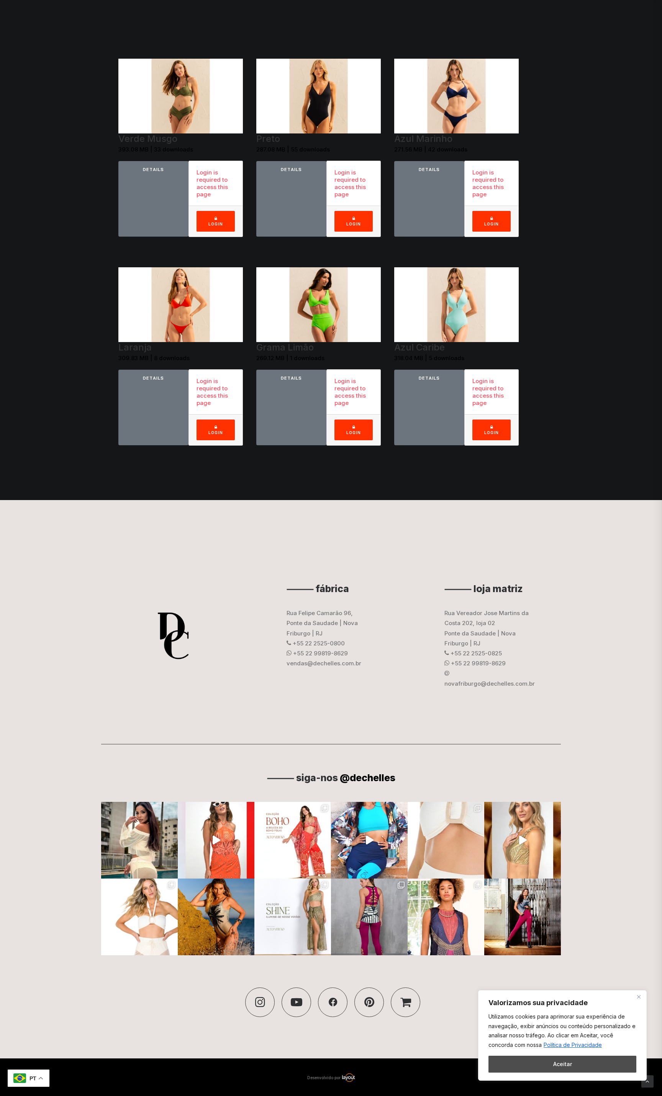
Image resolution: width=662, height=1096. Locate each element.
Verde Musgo (147, 138)
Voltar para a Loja (626, 20)
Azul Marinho (423, 138)
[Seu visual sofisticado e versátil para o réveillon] (139, 917)
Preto (268, 138)
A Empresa (438, 20)
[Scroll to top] (647, 1080)
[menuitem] (408, 19)
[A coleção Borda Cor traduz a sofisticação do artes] (446, 917)
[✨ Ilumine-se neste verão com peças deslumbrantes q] (292, 917)
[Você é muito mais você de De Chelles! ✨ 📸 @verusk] (216, 917)
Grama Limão (285, 347)
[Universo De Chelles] (61, 19)
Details (153, 169)
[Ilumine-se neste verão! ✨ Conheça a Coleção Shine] (139, 840)
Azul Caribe (419, 347)
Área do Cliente (572, 19)
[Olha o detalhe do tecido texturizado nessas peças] (446, 840)
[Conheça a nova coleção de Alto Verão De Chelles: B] (292, 840)
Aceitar (562, 1064)
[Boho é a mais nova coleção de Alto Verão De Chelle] (216, 840)
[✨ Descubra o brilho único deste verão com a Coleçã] (522, 840)
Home (405, 20)
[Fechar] (638, 996)
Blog (469, 20)
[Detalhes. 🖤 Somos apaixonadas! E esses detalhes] (369, 917)
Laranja (135, 347)
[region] (562, 1035)
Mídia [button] (494, 20)
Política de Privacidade (573, 1045)
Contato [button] (523, 20)
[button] (260, 1002)
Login (215, 221)
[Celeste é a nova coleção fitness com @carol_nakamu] (369, 840)
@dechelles (367, 777)
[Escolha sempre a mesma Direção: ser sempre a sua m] (522, 917)
